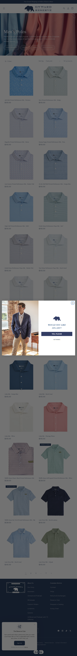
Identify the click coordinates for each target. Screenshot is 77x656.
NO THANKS (57, 339)
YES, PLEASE (57, 334)
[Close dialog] (72, 303)
